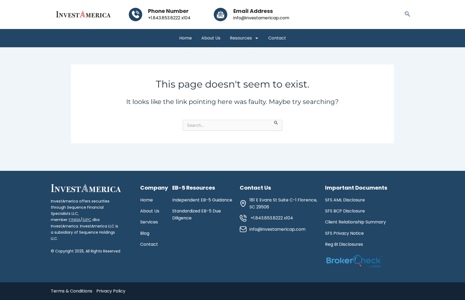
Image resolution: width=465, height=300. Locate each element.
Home (185, 38)
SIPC (86, 219)
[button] (407, 14)
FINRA (74, 219)
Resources (241, 38)
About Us (210, 38)
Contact (277, 38)
